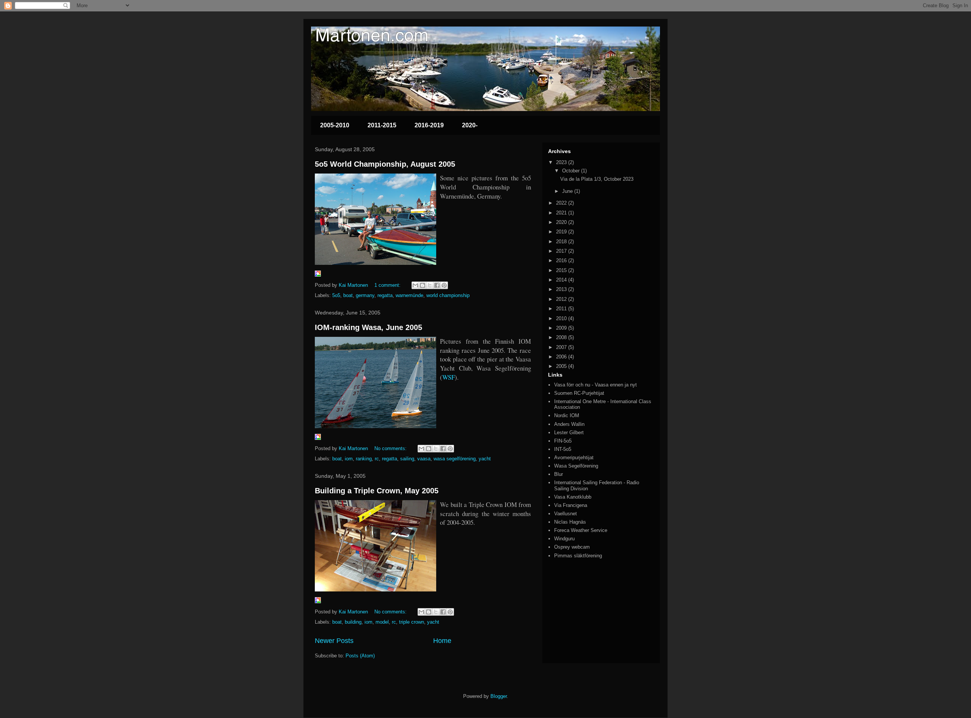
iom (349, 458)
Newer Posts (334, 640)
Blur (558, 474)
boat (348, 295)
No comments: (391, 448)
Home (442, 640)
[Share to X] (430, 285)
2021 (562, 213)
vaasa (424, 458)
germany (365, 295)
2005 (562, 366)
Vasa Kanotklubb (572, 497)
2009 (562, 328)
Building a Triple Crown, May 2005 (376, 490)
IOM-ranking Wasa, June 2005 (368, 327)
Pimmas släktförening (578, 555)
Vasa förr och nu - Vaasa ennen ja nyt (595, 385)
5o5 (336, 295)
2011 (562, 308)
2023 (562, 162)
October (571, 171)
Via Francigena (570, 505)
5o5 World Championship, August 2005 (385, 164)
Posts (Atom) (360, 656)
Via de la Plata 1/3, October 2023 (596, 179)
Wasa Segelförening (576, 466)
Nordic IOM (566, 415)
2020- (470, 125)
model (382, 622)
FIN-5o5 (563, 441)
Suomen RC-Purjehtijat (579, 393)
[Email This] (415, 285)
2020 (562, 222)
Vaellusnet (565, 513)
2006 (562, 357)
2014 (562, 280)
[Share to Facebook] (437, 285)
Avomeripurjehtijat (574, 457)
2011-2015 (382, 125)
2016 (562, 260)
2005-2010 (334, 125)
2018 (562, 241)
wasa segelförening (455, 458)
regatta (385, 295)
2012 (562, 299)
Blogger (498, 696)
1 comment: (388, 285)
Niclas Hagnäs (570, 522)
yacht (485, 458)
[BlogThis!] (422, 285)
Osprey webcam (572, 547)
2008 (562, 337)
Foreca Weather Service (580, 530)
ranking (364, 458)
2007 (562, 347)
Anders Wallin (569, 424)
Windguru (564, 538)
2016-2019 (429, 125)
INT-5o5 (562, 449)
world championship (448, 295)
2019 (562, 232)
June (568, 191)
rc (377, 458)
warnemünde (409, 295)
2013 (562, 289)
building (353, 622)
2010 (562, 318)
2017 (562, 251)
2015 (562, 270)
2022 (562, 203)
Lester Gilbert (569, 432)
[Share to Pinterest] (444, 285)
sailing (407, 458)
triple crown (411, 622)
